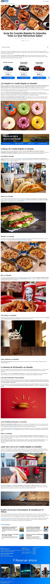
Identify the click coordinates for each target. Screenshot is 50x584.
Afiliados (34, 550)
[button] (26, 41)
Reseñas (34, 548)
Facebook (8, 578)
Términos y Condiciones (3, 581)
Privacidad (9, 581)
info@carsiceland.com (26, 548)
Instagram (2, 578)
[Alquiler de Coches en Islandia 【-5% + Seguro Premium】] (4, 1)
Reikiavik (34, 553)
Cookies (12, 581)
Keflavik (34, 552)
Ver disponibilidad (8, 77)
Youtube (13, 578)
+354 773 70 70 (27, 553)
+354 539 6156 (27, 550)
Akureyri (34, 551)
